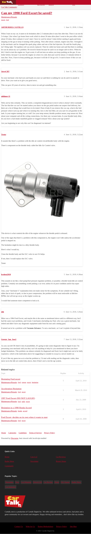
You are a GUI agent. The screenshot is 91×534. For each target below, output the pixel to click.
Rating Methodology (45, 526)
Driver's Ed (37, 482)
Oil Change (65, 482)
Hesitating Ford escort (10, 379)
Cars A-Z (74, 3)
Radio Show (9, 461)
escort (3, 20)
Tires (17, 482)
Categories (12, 433)
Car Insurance (10, 487)
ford (7, 20)
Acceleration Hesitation (11, 388)
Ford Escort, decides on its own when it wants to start (24, 417)
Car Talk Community (9, 7)
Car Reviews (41, 3)
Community (63, 2)
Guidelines (23, 433)
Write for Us (30, 526)
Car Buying (48, 482)
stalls (23, 401)
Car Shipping (26, 482)
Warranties (9, 482)
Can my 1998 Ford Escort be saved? (26, 13)
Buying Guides (21, 3)
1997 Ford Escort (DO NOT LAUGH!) (18, 398)
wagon (24, 382)
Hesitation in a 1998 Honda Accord (16, 408)
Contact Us (18, 526)
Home (3, 433)
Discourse (14, 438)
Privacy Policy (49, 433)
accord (25, 411)
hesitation (35, 382)
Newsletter (34, 461)
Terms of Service (35, 433)
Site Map (73, 526)
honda (20, 411)
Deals (31, 2)
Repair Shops (51, 3)
